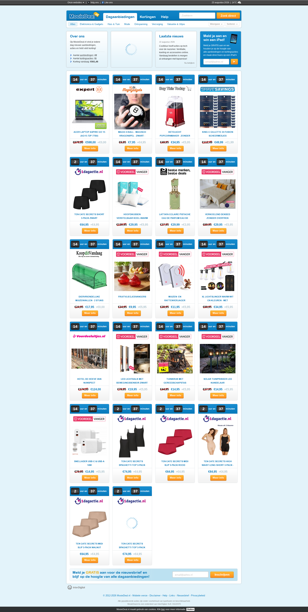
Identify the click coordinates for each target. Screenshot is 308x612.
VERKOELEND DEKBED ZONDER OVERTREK (217, 216)
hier (163, 609)
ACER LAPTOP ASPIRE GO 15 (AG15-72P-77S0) (89, 134)
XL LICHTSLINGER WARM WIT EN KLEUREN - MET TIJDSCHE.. (217, 298)
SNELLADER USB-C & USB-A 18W (89, 463)
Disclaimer (155, 595)
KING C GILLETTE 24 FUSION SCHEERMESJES (217, 134)
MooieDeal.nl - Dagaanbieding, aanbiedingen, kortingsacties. (84, 15)
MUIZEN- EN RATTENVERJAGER (174, 298)
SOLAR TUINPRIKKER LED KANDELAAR (218, 381)
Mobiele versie (139, 595)
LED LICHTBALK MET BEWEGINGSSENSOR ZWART (132, 381)
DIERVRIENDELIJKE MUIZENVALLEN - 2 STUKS (89, 298)
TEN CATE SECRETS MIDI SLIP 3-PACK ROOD (174, 463)
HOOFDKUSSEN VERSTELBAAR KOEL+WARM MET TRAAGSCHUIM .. (132, 216)
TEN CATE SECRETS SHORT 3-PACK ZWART (89, 216)
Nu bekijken (189, 63)
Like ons (108, 2)
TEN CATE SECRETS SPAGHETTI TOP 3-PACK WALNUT (132, 545)
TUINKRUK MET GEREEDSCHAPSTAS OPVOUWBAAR (175, 381)
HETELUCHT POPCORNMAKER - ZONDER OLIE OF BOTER (175, 134)
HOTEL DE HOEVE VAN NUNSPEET (89, 381)
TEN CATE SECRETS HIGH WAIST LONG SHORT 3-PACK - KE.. (218, 463)
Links (172, 595)
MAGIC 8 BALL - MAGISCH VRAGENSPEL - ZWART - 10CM (132, 134)
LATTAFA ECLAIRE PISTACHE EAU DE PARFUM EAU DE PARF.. (175, 216)
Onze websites (75, 2)
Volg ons (94, 2)
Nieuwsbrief (183, 595)
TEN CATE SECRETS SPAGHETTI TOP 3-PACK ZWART (132, 463)
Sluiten (190, 609)
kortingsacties (86, 58)
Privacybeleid (198, 595)
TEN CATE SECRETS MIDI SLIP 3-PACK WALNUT (89, 545)
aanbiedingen (86, 55)
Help (165, 595)
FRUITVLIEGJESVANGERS (132, 296)
